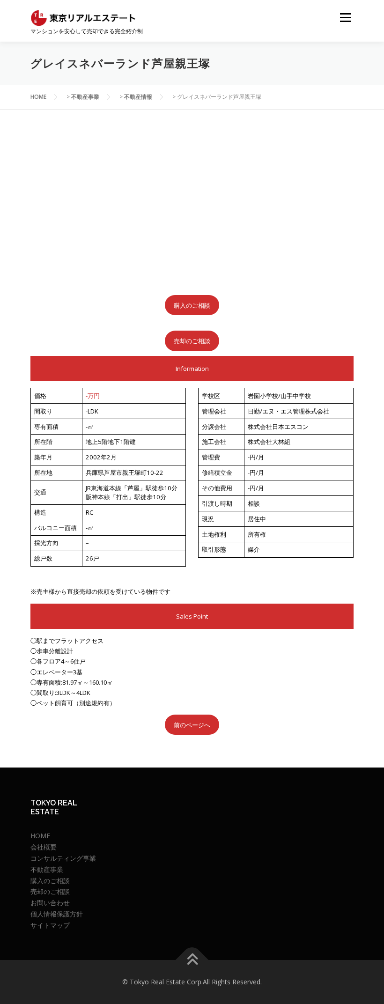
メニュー (345, 17)
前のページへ (192, 725)
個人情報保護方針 (56, 913)
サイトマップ (50, 925)
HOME (40, 835)
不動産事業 (46, 869)
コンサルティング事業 (63, 858)
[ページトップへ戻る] (192, 960)
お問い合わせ (50, 902)
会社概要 (43, 846)
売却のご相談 (192, 341)
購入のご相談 (192, 305)
